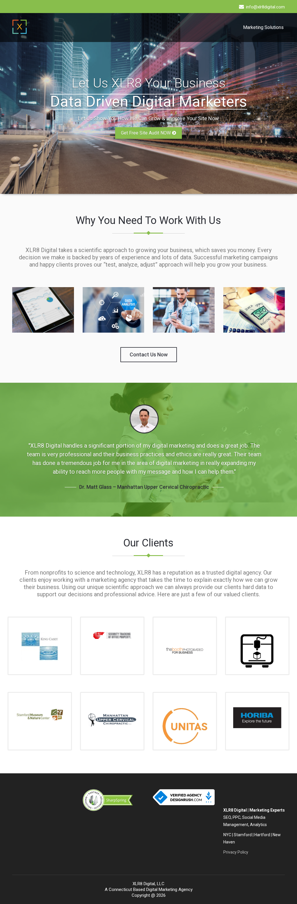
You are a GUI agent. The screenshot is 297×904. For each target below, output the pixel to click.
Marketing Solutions (263, 27)
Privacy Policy (235, 852)
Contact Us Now (149, 354)
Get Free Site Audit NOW (146, 133)
